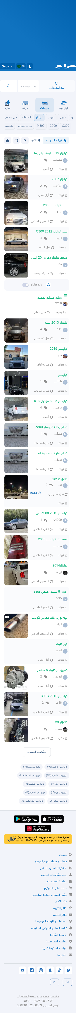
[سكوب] (16, 140)
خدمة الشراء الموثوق (55, 888)
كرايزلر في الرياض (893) (57, 767)
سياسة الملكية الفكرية (54, 948)
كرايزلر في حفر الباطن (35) (32, 801)
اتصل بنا (62, 955)
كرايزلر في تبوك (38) (58, 801)
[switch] (25, 285)
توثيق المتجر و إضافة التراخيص (49, 895)
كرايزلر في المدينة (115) (29, 775)
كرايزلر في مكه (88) (59, 784)
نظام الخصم (60, 915)
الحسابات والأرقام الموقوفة (51, 922)
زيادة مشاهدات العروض (53, 875)
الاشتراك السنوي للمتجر (53, 868)
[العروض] (7, 140)
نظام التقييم (60, 908)
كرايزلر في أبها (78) (59, 792)
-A (54, 982)
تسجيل (63, 855)
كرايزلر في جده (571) (31, 767)
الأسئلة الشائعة (58, 935)
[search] (8, 86)
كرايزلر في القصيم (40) (35, 792)
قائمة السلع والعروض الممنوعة (49, 928)
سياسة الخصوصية (56, 942)
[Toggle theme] (30, 66)
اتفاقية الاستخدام (57, 882)
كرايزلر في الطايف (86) (34, 784)
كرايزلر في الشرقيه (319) (56, 775)
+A (67, 982)
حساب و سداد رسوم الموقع (51, 861)
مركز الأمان (61, 902)
